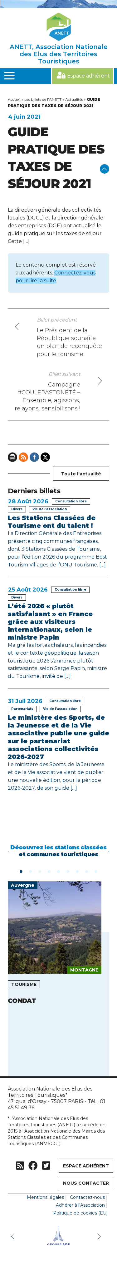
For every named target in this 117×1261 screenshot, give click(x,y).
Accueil (14, 99)
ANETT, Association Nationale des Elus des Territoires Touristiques (59, 54)
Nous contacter (86, 1183)
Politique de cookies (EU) (80, 1213)
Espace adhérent (88, 76)
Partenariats (22, 709)
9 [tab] (96, 871)
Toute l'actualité (81, 474)
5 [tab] (59, 871)
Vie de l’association (49, 509)
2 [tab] (30, 871)
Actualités (74, 99)
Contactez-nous (87, 1197)
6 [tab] (68, 871)
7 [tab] (77, 871)
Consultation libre (71, 501)
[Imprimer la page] (12, 457)
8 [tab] (87, 871)
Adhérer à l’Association (80, 1205)
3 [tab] (40, 871)
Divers (16, 509)
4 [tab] (49, 871)
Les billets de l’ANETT (42, 99)
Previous (14, 1236)
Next (100, 1236)
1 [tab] (21, 871)
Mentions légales (45, 1197)
